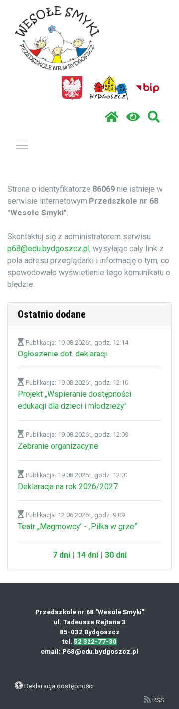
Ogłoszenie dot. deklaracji (63, 353)
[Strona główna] (111, 117)
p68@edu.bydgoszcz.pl (48, 248)
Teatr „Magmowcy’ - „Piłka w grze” (77, 526)
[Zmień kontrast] (133, 117)
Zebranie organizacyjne (58, 446)
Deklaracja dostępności (59, 686)
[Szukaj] (154, 117)
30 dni (116, 555)
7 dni (61, 555)
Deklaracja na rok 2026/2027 (68, 486)
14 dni (87, 555)
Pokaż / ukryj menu (22, 145)
